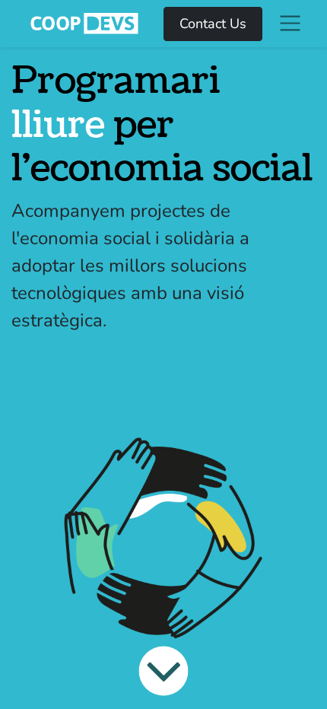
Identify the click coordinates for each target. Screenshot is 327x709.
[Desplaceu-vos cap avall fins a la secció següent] (163, 671)
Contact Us (212, 23)
